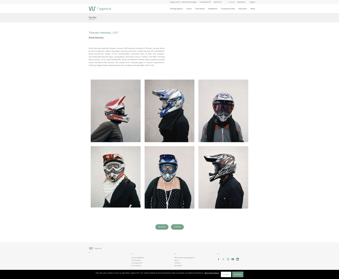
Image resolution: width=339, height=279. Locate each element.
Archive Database (137, 258)
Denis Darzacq (96, 37)
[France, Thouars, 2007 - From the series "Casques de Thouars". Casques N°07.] (223, 177)
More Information (212, 273)
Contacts (231, 2)
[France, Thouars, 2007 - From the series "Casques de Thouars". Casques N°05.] (170, 177)
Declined (237, 274)
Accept (226, 274)
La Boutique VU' (137, 263)
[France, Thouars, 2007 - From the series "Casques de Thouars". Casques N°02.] (170, 111)
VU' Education (136, 260)
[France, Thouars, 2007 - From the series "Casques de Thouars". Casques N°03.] (223, 111)
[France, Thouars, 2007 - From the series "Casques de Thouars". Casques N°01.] (116, 111)
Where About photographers (184, 258)
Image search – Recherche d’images (183, 2)
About (176, 260)
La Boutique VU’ (205, 2)
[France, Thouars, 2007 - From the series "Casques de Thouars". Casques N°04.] (116, 177)
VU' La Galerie (136, 266)
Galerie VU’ (218, 2)
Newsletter (241, 2)
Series (92, 17)
